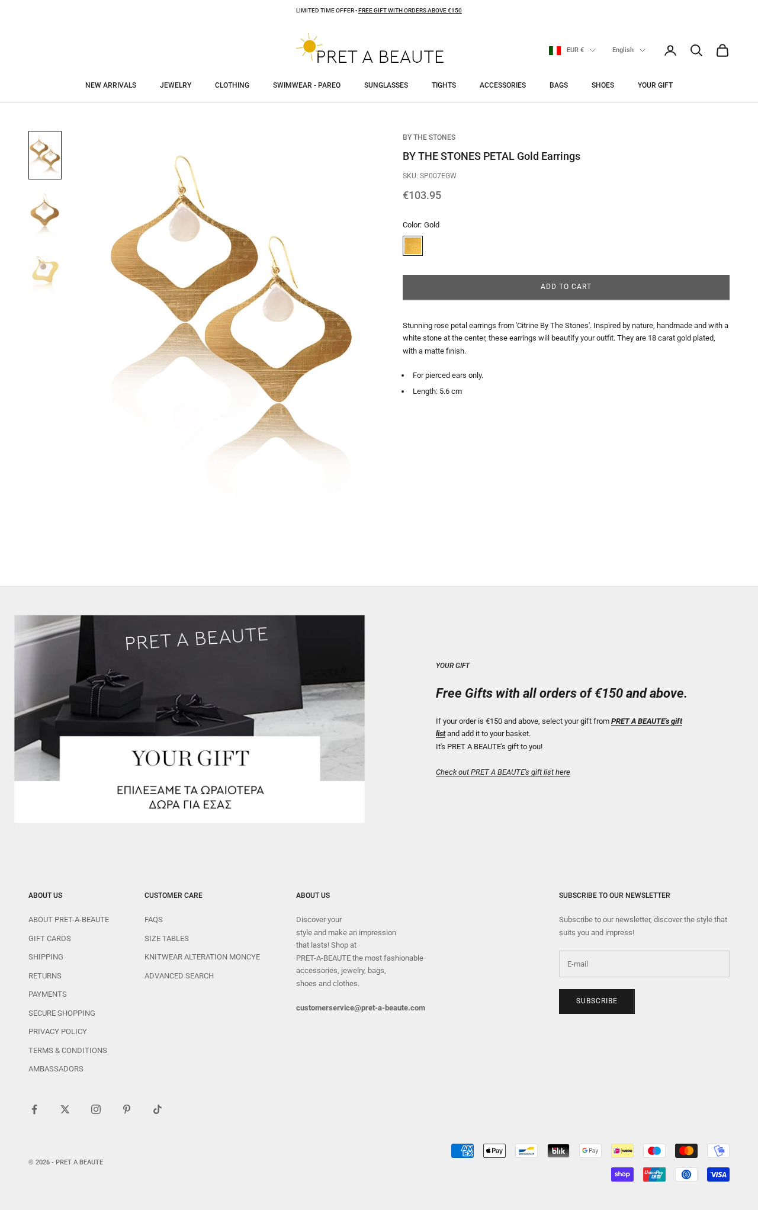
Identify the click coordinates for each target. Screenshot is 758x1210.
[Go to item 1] (45, 155)
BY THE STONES (429, 137)
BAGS (559, 85)
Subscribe (597, 1001)
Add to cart (566, 287)
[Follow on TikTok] (157, 1109)
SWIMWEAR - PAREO (307, 85)
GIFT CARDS (49, 938)
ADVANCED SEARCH (179, 975)
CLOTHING (232, 85)
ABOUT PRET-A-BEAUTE (68, 919)
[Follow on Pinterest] (127, 1109)
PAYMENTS (47, 994)
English (623, 50)
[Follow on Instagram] (96, 1109)
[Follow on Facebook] (34, 1109)
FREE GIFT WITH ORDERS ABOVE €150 (410, 10)
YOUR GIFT (655, 85)
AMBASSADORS (55, 1068)
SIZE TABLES (166, 938)
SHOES (603, 85)
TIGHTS (444, 85)
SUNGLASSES (386, 85)
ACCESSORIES (503, 85)
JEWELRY (175, 85)
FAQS (153, 919)
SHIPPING (45, 956)
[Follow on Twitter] (65, 1109)
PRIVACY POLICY (57, 1031)
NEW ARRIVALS (110, 85)
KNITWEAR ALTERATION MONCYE (202, 956)
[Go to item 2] (45, 213)
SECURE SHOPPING (61, 1013)
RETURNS (45, 975)
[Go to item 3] (45, 271)
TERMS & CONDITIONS (67, 1050)
